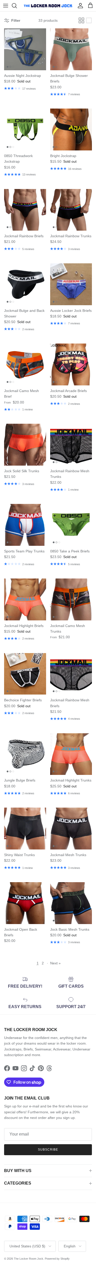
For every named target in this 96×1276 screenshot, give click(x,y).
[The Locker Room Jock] (48, 5)
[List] (89, 20)
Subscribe (48, 1149)
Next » (55, 963)
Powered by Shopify (57, 1258)
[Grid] (81, 20)
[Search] (17, 5)
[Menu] (5, 5)
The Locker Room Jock (28, 1258)
